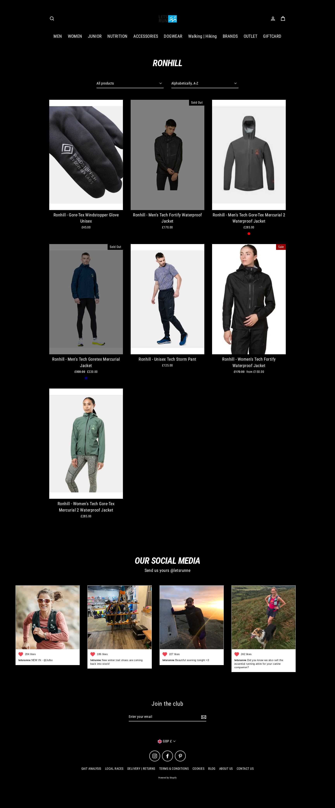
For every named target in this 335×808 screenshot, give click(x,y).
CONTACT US (245, 768)
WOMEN (75, 36)
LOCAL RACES (114, 768)
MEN (58, 36)
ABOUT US (226, 768)
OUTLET (250, 36)
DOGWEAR (173, 36)
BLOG (211, 768)
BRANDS (230, 36)
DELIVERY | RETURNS (141, 768)
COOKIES (198, 768)
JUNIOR (95, 36)
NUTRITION (117, 36)
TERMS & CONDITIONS (174, 768)
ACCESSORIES (145, 36)
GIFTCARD (272, 36)
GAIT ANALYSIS (91, 768)
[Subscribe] (203, 717)
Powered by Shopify (167, 777)
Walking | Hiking (202, 36)
